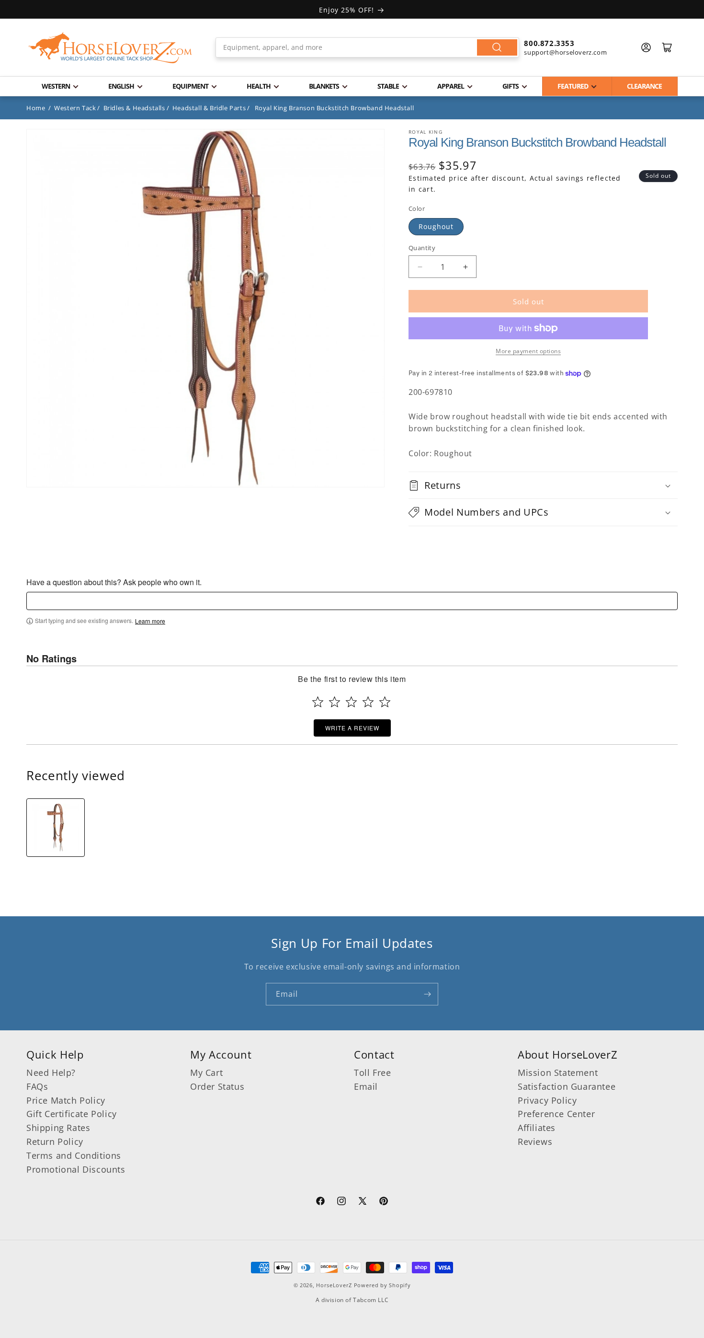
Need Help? (51, 1072)
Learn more (150, 621)
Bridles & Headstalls (134, 108)
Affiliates (537, 1127)
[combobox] (368, 47)
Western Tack (75, 108)
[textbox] (352, 601)
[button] (543, 485)
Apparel (450, 86)
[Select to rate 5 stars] (384, 702)
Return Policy (54, 1141)
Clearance (644, 86)
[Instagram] (341, 1202)
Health (259, 86)
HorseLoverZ (334, 1285)
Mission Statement (558, 1072)
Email (366, 1086)
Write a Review (352, 728)
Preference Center (556, 1113)
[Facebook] (320, 1202)
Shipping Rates (58, 1127)
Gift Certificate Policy (71, 1113)
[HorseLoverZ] (110, 47)
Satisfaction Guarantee (566, 1086)
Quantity (422, 247)
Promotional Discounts (75, 1169)
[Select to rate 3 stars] (351, 702)
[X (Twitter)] (362, 1202)
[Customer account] (646, 47)
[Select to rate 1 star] (317, 702)
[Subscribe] (427, 994)
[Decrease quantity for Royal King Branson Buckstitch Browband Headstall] (420, 266)
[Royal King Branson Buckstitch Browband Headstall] (55, 828)
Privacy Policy (547, 1100)
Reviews (535, 1141)
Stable (388, 86)
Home (35, 108)
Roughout (436, 226)
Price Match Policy (65, 1100)
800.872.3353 (549, 43)
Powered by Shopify (382, 1285)
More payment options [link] (528, 351)
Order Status (217, 1086)
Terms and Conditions (73, 1155)
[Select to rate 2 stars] (334, 702)
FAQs (37, 1086)
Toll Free (372, 1072)
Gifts (510, 86)
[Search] (497, 47)
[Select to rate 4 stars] (368, 702)
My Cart (206, 1072)
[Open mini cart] (667, 47)
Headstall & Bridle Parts (209, 108)
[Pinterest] (383, 1202)
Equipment (190, 86)
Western (56, 86)
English (121, 86)
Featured (572, 86)
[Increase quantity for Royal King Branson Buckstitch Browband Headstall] (465, 266)
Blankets (324, 86)
